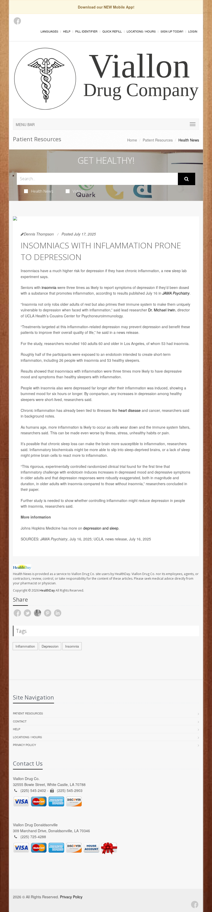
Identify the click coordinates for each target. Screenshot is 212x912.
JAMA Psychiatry (176, 293)
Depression (50, 646)
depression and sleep (100, 528)
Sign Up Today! (172, 31)
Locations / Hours (141, 31)
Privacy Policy (24, 745)
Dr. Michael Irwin (161, 309)
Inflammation (25, 646)
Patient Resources (158, 140)
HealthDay (47, 590)
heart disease (129, 410)
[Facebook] (17, 21)
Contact (20, 721)
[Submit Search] (186, 179)
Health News (42, 191)
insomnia (49, 287)
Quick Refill (112, 31)
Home (132, 140)
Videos (79, 191)
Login (192, 31)
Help (66, 31)
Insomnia (72, 646)
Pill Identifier (86, 31)
